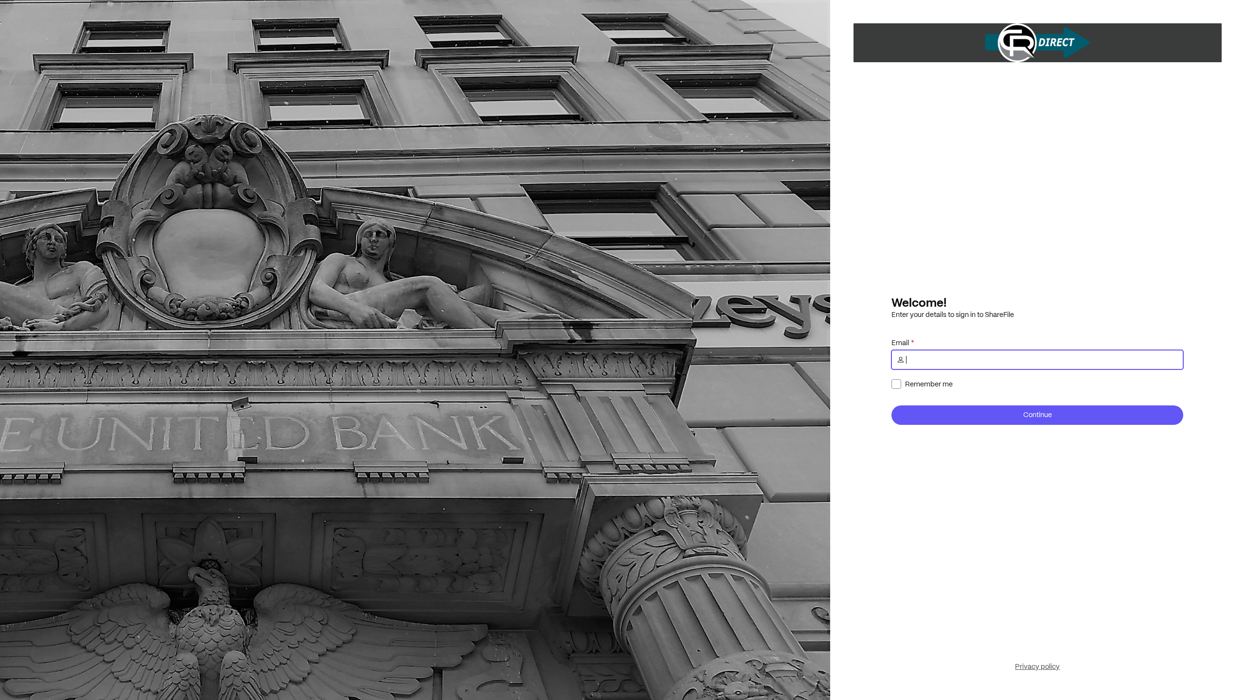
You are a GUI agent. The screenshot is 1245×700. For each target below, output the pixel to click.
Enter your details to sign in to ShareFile (952, 314)
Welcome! (918, 302)
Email (900, 342)
